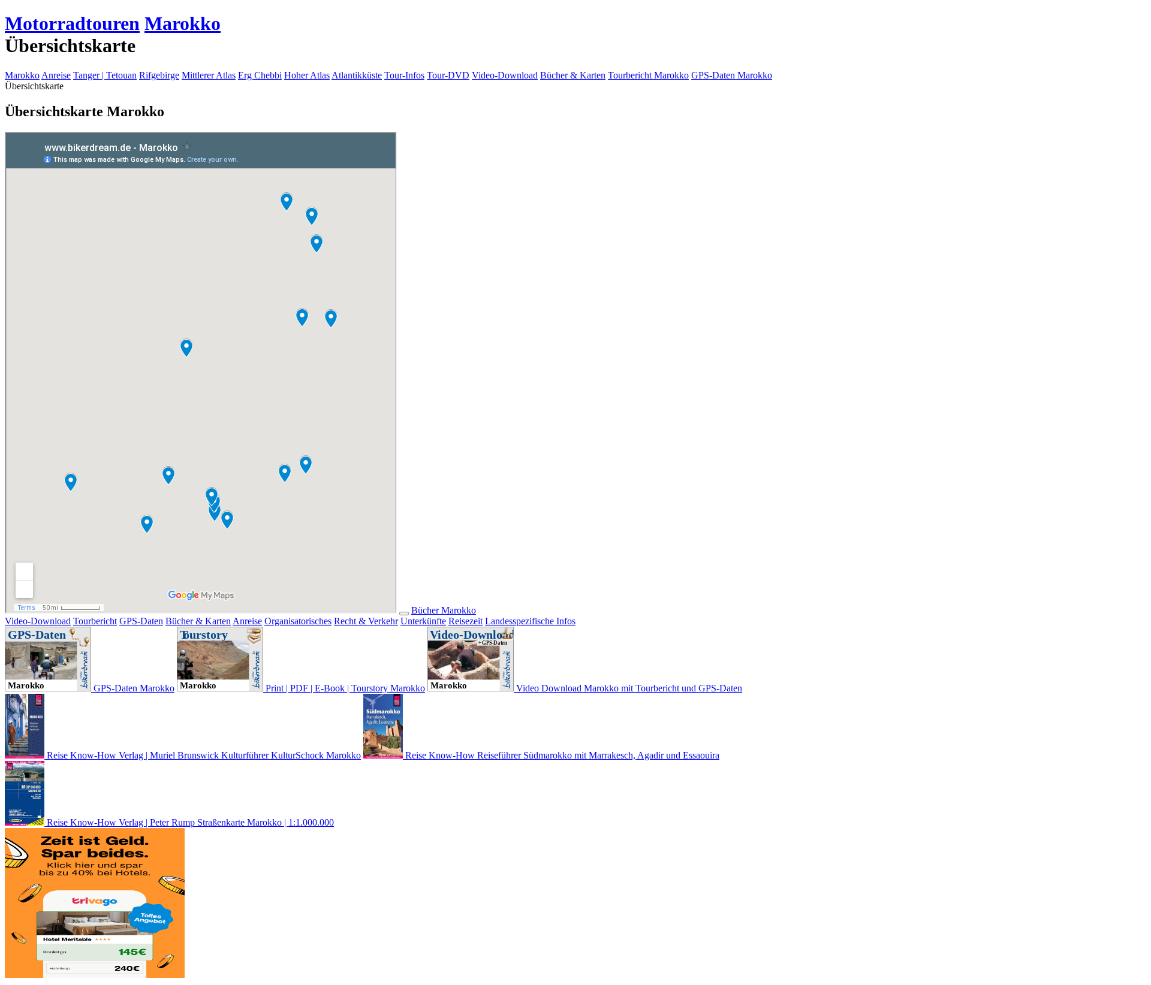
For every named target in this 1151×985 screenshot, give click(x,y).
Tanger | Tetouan (105, 75)
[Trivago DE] (95, 974)
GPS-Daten (141, 621)
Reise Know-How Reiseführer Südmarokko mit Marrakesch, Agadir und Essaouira (561, 755)
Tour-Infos (404, 75)
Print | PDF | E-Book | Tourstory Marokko (344, 688)
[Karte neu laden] (404, 613)
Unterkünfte (423, 621)
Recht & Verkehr (366, 621)
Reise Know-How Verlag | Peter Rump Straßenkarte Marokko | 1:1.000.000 (189, 822)
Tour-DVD (448, 75)
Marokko (182, 23)
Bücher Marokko (443, 610)
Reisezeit (465, 621)
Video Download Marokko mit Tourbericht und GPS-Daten (628, 688)
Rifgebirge (159, 75)
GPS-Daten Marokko (731, 75)
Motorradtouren (72, 23)
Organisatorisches (298, 621)
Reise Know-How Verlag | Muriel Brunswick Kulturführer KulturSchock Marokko (202, 755)
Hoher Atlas (307, 75)
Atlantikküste (357, 75)
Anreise (56, 75)
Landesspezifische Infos (530, 621)
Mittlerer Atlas (209, 75)
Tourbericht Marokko (648, 75)
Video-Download (505, 75)
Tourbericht (95, 621)
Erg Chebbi (260, 75)
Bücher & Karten (572, 75)
